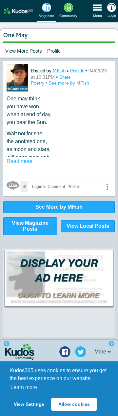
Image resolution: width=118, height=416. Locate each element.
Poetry (38, 83)
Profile (54, 51)
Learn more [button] (23, 387)
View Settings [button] (29, 404)
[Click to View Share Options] (107, 186)
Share (64, 77)
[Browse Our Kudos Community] (18, 11)
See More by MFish (59, 207)
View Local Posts (88, 226)
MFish (59, 71)
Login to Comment (48, 186)
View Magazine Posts (30, 226)
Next (111, 344)
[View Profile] (17, 75)
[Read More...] (59, 278)
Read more (19, 161)
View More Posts (23, 51)
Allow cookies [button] (74, 404)
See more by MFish (69, 83)
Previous (6, 344)
